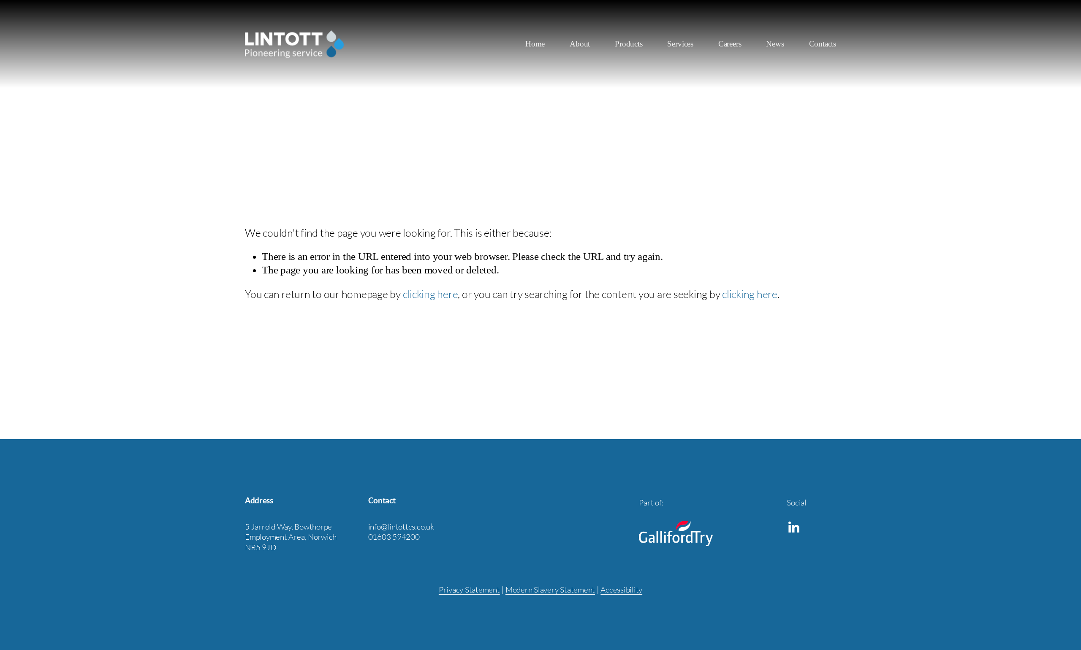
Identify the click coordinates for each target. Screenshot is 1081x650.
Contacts (822, 43)
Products (628, 43)
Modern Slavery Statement (550, 589)
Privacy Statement (469, 589)
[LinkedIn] (793, 527)
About (580, 43)
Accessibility (621, 589)
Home (535, 43)
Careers (729, 43)
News (775, 43)
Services (680, 43)
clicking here (430, 293)
